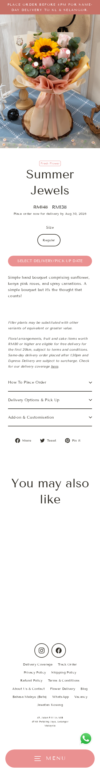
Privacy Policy (35, 672)
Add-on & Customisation (31, 417)
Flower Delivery (62, 689)
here (54, 366)
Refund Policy (31, 680)
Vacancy (80, 697)
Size (50, 227)
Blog (84, 689)
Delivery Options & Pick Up (33, 400)
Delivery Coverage (38, 664)
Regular (49, 240)
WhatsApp (60, 697)
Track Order (67, 664)
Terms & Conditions (64, 680)
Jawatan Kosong (50, 705)
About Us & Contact (28, 689)
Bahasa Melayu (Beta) (30, 697)
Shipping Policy (63, 672)
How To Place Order (27, 382)
